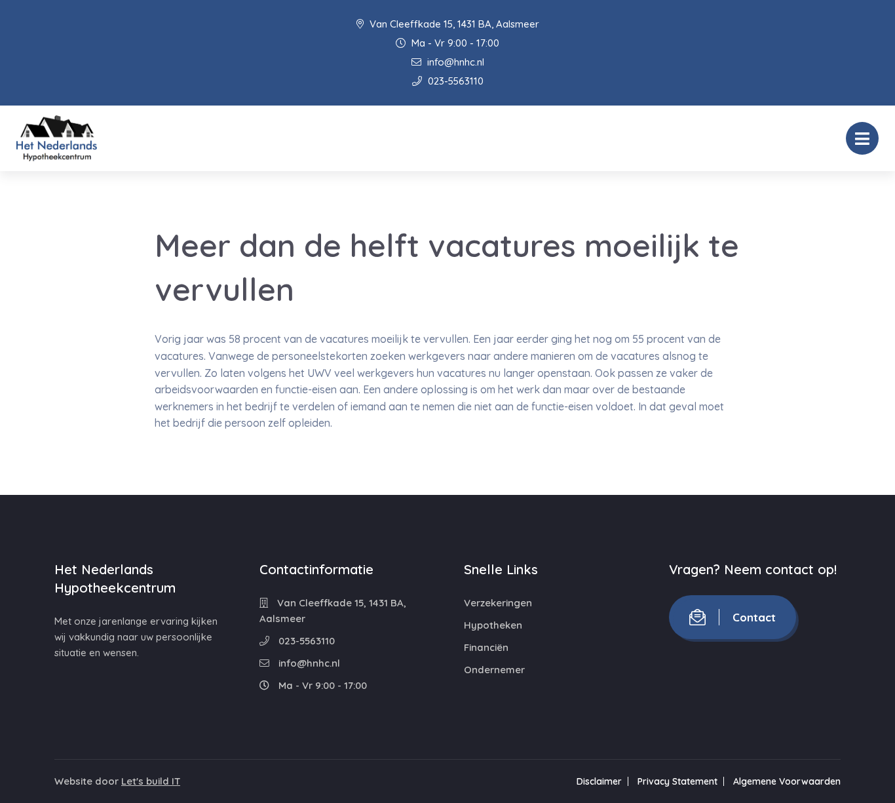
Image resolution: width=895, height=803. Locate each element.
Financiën (486, 647)
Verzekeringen (498, 603)
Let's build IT (150, 781)
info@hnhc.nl (454, 62)
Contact (754, 617)
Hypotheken (493, 625)
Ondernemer (494, 669)
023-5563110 (454, 81)
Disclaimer (599, 781)
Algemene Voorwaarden (787, 781)
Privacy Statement (677, 781)
